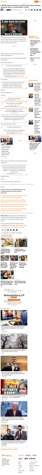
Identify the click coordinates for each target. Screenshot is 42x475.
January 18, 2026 (20, 76)
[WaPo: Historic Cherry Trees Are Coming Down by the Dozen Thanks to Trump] (14, 341)
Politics (19, 462)
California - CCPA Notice (34, 465)
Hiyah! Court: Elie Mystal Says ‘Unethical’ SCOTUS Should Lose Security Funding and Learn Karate (13, 419)
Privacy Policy (32, 463)
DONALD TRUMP (12, 232)
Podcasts (20, 465)
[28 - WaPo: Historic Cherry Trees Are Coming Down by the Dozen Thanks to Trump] (31, 85)
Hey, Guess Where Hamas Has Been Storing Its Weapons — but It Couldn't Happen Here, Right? (35, 51)
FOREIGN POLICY (19, 232)
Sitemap (31, 467)
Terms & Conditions (33, 462)
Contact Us (31, 469)
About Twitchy (21, 470)
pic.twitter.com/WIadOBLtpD (19, 75)
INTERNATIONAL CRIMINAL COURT (6, 235)
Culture (19, 467)
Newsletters (31, 470)
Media (19, 463)
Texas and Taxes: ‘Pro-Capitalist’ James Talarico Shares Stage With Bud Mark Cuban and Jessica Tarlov (13, 374)
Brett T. (3, 353)
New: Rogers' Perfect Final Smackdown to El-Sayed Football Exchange (35, 42)
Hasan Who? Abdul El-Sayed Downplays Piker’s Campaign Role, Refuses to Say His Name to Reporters (14, 443)
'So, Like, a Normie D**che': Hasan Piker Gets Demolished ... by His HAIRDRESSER (37, 113)
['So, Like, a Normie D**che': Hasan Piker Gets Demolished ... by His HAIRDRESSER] (14, 386)
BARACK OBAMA (6, 232)
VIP (19, 469)
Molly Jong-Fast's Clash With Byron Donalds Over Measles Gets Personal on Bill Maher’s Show (13, 328)
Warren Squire (4, 156)
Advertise (20, 472)
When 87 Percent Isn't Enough (35, 59)
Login (36, 1)
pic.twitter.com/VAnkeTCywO (14, 105)
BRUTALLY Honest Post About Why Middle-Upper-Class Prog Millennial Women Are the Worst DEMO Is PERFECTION (13, 191)
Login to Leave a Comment (14, 299)
